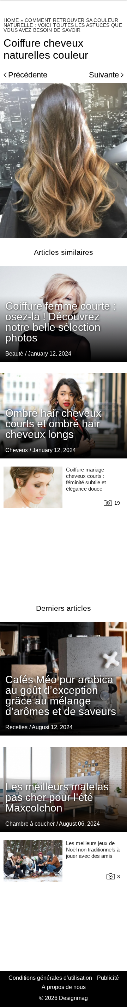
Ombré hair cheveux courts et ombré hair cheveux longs (53, 423)
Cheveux (16, 450)
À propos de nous (64, 987)
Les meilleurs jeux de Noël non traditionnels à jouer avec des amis (93, 849)
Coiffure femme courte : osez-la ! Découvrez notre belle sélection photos (60, 322)
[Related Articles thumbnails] (33, 527)
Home (11, 20)
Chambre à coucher (30, 824)
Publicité (108, 978)
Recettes (16, 727)
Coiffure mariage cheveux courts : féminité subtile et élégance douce (86, 479)
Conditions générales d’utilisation (50, 978)
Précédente (27, 74)
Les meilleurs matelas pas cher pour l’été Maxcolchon (57, 797)
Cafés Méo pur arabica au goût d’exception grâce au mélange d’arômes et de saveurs (60, 695)
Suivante (104, 74)
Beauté (14, 354)
